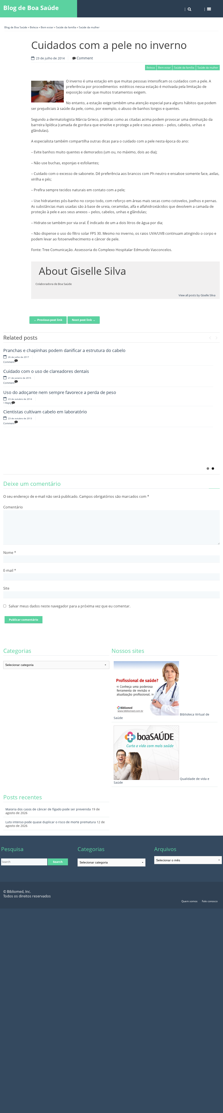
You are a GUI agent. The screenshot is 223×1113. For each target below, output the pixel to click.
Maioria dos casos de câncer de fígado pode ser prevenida (48, 809)
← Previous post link (48, 320)
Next (216, 337)
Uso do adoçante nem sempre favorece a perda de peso (59, 392)
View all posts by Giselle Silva (197, 295)
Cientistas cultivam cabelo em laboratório (45, 412)
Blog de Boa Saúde (31, 7)
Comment (85, 58)
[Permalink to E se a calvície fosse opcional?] (25, 452)
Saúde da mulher (89, 27)
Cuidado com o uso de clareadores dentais (46, 371)
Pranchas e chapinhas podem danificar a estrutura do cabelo (64, 350)
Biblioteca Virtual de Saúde (161, 716)
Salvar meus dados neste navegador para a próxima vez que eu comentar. (69, 606)
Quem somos (189, 901)
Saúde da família (66, 27)
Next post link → (83, 320)
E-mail (9, 570)
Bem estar (47, 27)
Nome (9, 552)
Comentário (13, 507)
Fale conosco (210, 901)
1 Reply (7, 402)
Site (6, 588)
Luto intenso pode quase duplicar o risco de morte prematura (50, 822)
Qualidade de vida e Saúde (161, 780)
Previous (210, 337)
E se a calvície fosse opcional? (76, 442)
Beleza (34, 27)
